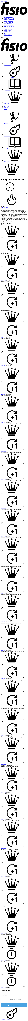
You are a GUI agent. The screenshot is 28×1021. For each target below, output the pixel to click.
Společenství (10, 25)
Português (6, 22)
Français (6, 19)
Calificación (6, 106)
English (5, 17)
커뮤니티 (9, 35)
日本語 (5, 33)
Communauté (11, 19)
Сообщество (11, 26)
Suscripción (3, 252)
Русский (6, 26)
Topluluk (9, 30)
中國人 (5, 31)
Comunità (9, 23)
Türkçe (5, 30)
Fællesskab (9, 29)
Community (10, 17)
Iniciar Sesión (4, 1)
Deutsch (5, 18)
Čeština (5, 25)
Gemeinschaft (11, 18)
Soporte (5, 109)
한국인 (5, 35)
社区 (8, 31)
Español (5, 21)
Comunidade (12, 22)
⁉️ (4, 207)
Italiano (5, 23)
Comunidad (10, 21)
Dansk (5, 29)
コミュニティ (11, 33)
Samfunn (9, 27)
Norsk (5, 27)
